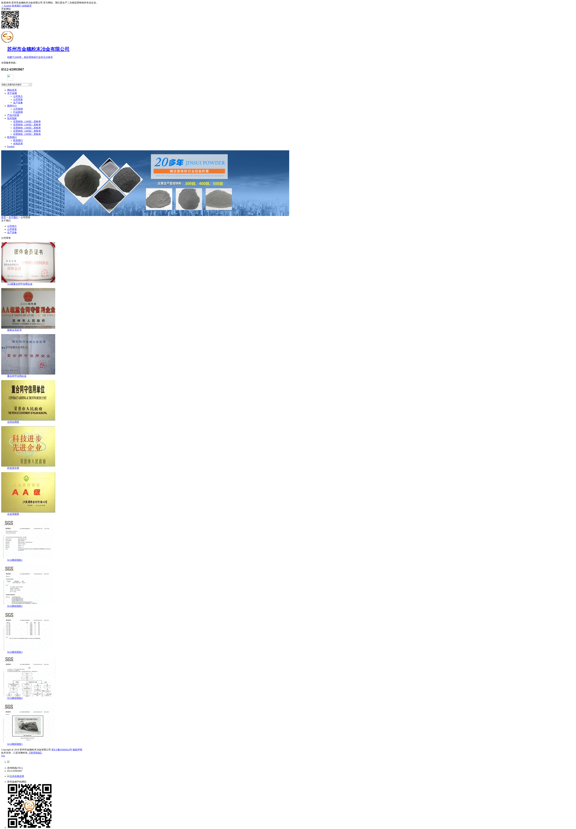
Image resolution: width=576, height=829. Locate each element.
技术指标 (12, 118)
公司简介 (18, 96)
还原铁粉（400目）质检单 (27, 131)
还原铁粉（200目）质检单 (27, 124)
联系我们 (17, 5)
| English (6, 5)
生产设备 (18, 102)
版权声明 (77, 749)
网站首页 (12, 90)
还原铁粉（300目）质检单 (27, 128)
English (10, 146)
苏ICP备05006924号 (61, 749)
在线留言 (27, 5)
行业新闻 (18, 112)
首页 (3, 217)
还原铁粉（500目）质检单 (27, 134)
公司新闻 (18, 109)
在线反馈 (18, 143)
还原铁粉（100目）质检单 (27, 121)
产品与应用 (13, 115)
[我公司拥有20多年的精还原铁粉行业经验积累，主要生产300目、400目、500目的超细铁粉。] (145, 215)
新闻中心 (12, 105)
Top (3, 756)
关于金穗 (12, 93)
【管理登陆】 (35, 753)
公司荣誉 (18, 99)
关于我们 (13, 217)
